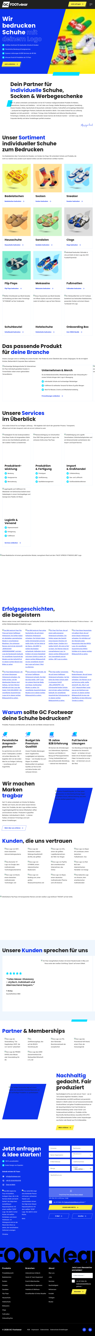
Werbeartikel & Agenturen (33, 1285)
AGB (28, 1330)
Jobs (50, 1277)
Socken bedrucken (42, 201)
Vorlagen (52, 1298)
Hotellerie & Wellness (32, 1289)
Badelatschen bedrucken (13, 201)
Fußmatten (6, 1314)
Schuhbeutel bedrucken (13, 332)
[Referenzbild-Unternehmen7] (82, 642)
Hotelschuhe (6, 1302)
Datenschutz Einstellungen (59, 1330)
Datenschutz (44, 1330)
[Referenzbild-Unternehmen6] (12, 685)
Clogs (4, 1310)
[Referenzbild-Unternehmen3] (82, 686)
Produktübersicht (7, 1273)
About (51, 1268)
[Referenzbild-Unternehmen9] (35, 648)
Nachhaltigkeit (53, 1285)
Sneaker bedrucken (73, 201)
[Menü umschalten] (91, 4)
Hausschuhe (6, 1298)
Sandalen (5, 1289)
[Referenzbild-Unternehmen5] (35, 684)
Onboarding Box (7, 1318)
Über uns (51, 1273)
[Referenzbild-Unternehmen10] (12, 647)
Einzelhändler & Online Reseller (35, 1293)
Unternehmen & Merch (32, 1273)
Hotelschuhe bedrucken (43, 332)
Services (51, 1281)
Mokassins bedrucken (43, 288)
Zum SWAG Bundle (73, 332)
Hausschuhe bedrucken (12, 245)
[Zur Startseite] (15, 4)
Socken (4, 1281)
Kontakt (51, 1293)
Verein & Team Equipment (34, 1277)
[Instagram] (84, 1330)
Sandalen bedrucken (42, 245)
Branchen (30, 1268)
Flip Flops (5, 1293)
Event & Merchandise (32, 1281)
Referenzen (52, 1289)
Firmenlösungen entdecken (51, 396)
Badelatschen (6, 1277)
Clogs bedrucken (72, 245)
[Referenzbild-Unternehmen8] (59, 644)
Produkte (6, 1268)
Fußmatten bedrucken (74, 288)
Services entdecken (11, 543)
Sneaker (5, 1285)
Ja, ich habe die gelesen (69, 1202)
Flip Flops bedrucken (12, 288)
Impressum (35, 1330)
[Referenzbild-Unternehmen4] (59, 686)
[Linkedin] (90, 1330)
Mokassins (5, 1306)
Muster (51, 1302)
